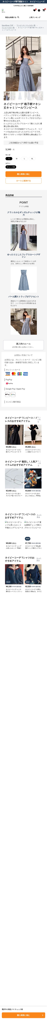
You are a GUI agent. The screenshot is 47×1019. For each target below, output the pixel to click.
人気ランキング (34, 17)
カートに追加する (23, 181)
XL (32, 159)
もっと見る (39, 419)
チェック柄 (11, 167)
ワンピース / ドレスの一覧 (26, 25)
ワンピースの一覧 (8, 28)
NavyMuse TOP (7, 25)
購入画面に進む (23, 174)
